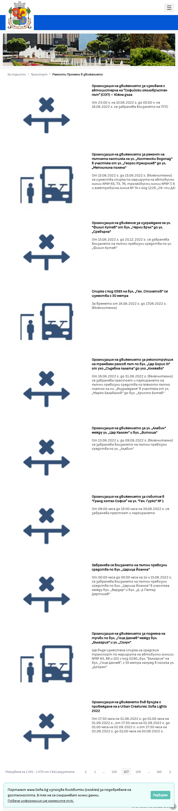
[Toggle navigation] (169, 7)
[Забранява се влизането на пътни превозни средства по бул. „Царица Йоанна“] (47, 594)
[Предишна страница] (86, 771)
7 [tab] (164, 59)
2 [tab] (141, 59)
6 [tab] (160, 59)
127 (127, 772)
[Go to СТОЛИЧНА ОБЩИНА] (20, 15)
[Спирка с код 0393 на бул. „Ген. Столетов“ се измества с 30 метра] (47, 320)
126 (115, 772)
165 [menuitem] (160, 772)
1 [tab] (136, 59)
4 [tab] (150, 59)
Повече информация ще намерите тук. (41, 800)
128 (139, 772)
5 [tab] (155, 59)
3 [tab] (146, 59)
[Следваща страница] (170, 771)
